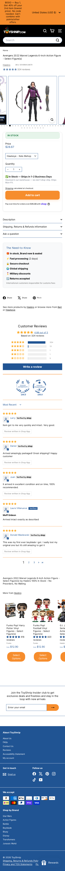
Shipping (9, 188)
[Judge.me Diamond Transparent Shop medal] (39, 386)
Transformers (9, 839)
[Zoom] (52, 120)
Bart (60, 307)
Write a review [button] (32, 366)
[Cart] (52, 31)
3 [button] (34, 562)
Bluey (5, 831)
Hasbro (6, 65)
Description (9, 219)
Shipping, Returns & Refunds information (25, 226)
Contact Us (8, 746)
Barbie (6, 824)
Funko (8, 643)
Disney (6, 835)
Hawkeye (10, 310)
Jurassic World (9, 843)
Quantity (10, 163)
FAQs (5, 742)
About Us (7, 738)
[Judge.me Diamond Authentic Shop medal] (23, 386)
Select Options (16, 657)
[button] (10, 69)
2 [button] (29, 562)
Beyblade (7, 828)
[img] (9, 413)
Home (5, 50)
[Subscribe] (53, 707)
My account (8, 758)
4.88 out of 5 (41, 332)
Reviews (7, 750)
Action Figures (9, 820)
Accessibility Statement (14, 754)
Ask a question (11, 233)
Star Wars (7, 816)
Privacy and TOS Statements (17, 864)
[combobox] (32, 40)
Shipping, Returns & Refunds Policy (21, 860)
